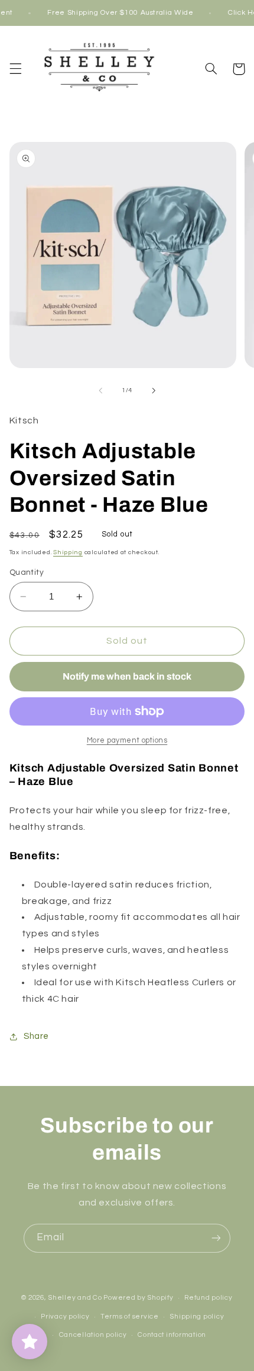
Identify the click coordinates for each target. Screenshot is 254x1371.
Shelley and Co (75, 1297)
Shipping (68, 552)
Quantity (26, 572)
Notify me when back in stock (127, 676)
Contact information (172, 1335)
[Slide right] (154, 390)
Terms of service (129, 1316)
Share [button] (36, 1036)
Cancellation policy (93, 1335)
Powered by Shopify (138, 1297)
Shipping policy (197, 1316)
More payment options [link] (127, 740)
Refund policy (208, 1297)
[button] (15, 68)
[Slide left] (100, 390)
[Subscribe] (216, 1238)
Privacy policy (65, 1316)
